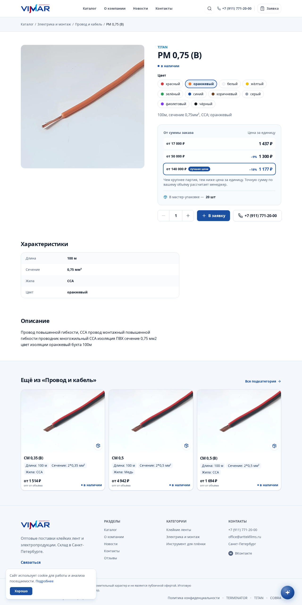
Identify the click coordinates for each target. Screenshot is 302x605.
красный (173, 84)
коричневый (227, 94)
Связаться (31, 562)
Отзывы (110, 558)
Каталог (89, 8)
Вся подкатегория (260, 381)
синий (198, 94)
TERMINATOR (236, 598)
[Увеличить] (188, 215)
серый (255, 94)
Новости (140, 8)
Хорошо (21, 591)
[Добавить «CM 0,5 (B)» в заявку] (274, 446)
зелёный (173, 94)
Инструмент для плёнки (186, 544)
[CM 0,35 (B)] (63, 440)
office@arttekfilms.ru (244, 537)
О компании (115, 8)
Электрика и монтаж (54, 24)
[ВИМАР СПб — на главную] (36, 8)
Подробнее (45, 581)
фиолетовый (176, 104)
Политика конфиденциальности (194, 598)
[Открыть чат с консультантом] (287, 592)
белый (232, 84)
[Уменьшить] (163, 215)
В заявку (216, 215)
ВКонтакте (243, 553)
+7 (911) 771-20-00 (237, 8)
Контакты (163, 8)
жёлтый (257, 84)
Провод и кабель (88, 24)
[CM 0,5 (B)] (239, 440)
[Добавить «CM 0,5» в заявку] (186, 445)
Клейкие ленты (178, 529)
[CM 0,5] (151, 440)
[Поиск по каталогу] (209, 8)
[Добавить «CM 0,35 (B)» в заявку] (98, 445)
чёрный (205, 104)
